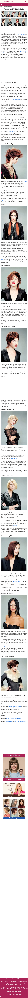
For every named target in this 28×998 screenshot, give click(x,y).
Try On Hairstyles (10, 984)
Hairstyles (4, 6)
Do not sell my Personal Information (8, 996)
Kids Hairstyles (22, 983)
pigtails (2, 259)
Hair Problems (12, 987)
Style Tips (19, 988)
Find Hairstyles (18, 984)
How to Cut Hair (21, 987)
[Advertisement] (14, 70)
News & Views (10, 991)
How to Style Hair (4, 988)
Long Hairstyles (5, 983)
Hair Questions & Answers (16, 978)
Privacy (13, 994)
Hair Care (5, 987)
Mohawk (25, 181)
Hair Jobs (25, 988)
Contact (9, 994)
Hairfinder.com (7, 2)
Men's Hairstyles (14, 983)
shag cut (9, 365)
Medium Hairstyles (22, 981)
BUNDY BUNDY (21, 34)
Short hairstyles (9, 721)
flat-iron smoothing (17, 581)
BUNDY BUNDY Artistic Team (13, 718)
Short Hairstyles (13, 981)
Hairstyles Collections (9, 6)
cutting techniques (15, 99)
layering (15, 525)
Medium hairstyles (18, 721)
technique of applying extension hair (11, 646)
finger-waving (13, 458)
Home (1, 6)
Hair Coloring (13, 988)
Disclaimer (18, 994)
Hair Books (18, 991)
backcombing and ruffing (15, 706)
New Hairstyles (4, 981)
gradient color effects (7, 200)
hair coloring (12, 131)
